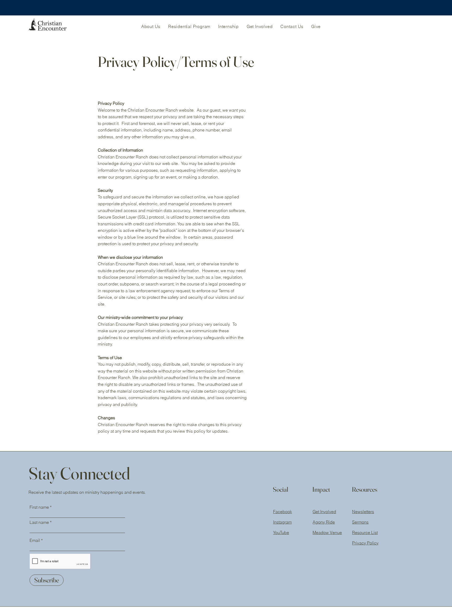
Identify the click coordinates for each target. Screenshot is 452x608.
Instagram (282, 522)
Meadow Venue (327, 532)
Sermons (360, 522)
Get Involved (324, 511)
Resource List (365, 532)
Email (35, 540)
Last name (39, 522)
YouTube (281, 532)
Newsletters (363, 511)
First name (39, 507)
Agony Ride (324, 522)
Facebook (282, 511)
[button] (150, 26)
